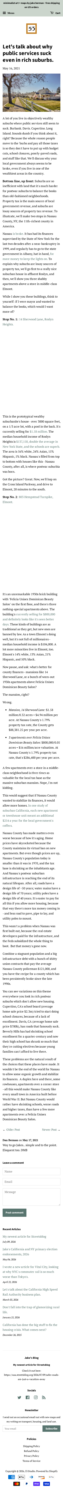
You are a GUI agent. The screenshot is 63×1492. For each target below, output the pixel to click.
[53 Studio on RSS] (44, 1398)
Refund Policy (31, 1451)
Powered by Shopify (47, 1471)
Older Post (13, 1130)
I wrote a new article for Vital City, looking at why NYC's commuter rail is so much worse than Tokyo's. (30, 1272)
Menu (10, 13)
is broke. (18, 234)
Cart (57, 13)
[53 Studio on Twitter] (19, 1398)
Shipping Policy (31, 1446)
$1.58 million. (39, 431)
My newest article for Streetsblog (24, 1236)
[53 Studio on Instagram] (36, 1398)
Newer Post (49, 1130)
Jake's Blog (31, 1358)
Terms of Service (31, 1461)
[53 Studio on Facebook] (28, 1398)
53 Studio (30, 1471)
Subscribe (51, 1429)
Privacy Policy (31, 1455)
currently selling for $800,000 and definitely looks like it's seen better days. (29, 619)
